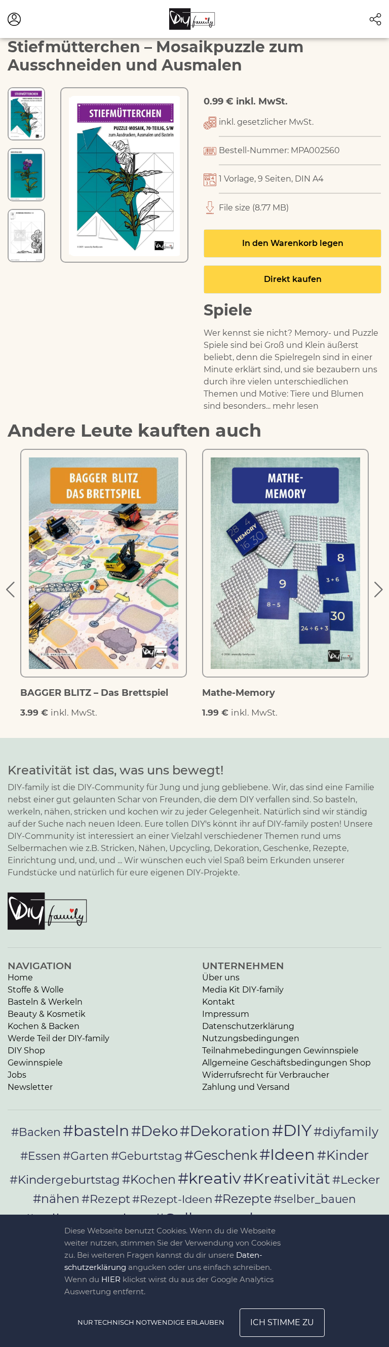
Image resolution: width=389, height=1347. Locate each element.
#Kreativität (286, 1178)
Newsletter (30, 1087)
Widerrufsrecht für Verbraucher (265, 1075)
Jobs (17, 1075)
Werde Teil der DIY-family (58, 1038)
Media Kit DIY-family (243, 990)
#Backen (36, 1132)
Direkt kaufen (293, 279)
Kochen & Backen (44, 1026)
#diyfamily (346, 1131)
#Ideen (287, 1154)
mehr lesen (296, 406)
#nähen (56, 1198)
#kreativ (209, 1178)
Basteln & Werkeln (45, 1002)
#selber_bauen (315, 1199)
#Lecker (356, 1179)
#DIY (292, 1130)
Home (20, 977)
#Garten (86, 1155)
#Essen (40, 1155)
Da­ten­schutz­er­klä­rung (248, 1026)
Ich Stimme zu (282, 1322)
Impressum (225, 1014)
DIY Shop (26, 1050)
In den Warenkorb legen (292, 243)
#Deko (154, 1131)
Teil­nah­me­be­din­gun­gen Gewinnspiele (280, 1050)
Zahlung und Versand (246, 1087)
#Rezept (106, 1199)
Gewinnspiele (35, 1063)
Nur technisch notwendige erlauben (150, 1322)
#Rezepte (242, 1198)
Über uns (221, 977)
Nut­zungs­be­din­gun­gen (250, 1038)
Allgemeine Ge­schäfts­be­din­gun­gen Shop (286, 1063)
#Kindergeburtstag (65, 1180)
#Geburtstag (146, 1156)
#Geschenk (220, 1155)
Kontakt (218, 1002)
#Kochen (149, 1179)
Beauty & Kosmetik (47, 1014)
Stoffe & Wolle (36, 990)
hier (111, 1279)
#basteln (96, 1130)
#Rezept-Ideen (172, 1199)
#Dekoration (225, 1131)
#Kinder (343, 1155)
